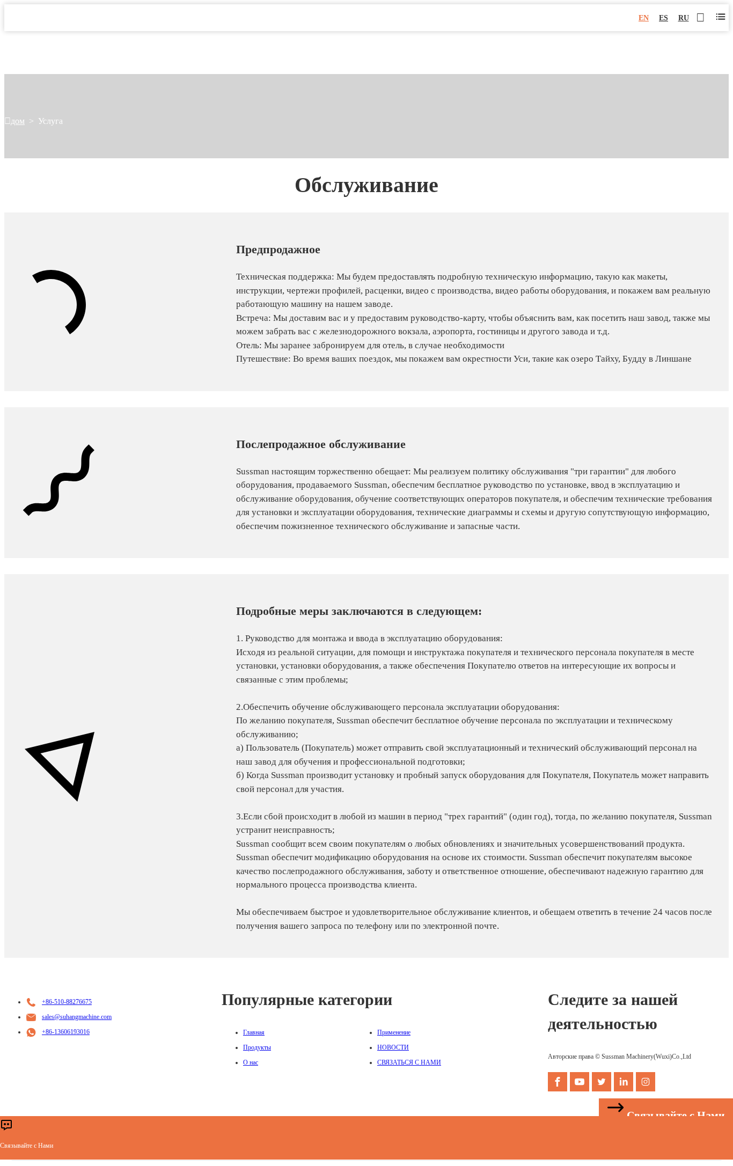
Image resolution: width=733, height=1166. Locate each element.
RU (683, 18)
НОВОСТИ (393, 1047)
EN (644, 18)
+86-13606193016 (66, 1032)
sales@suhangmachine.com (77, 1017)
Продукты (257, 1047)
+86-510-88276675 (67, 1002)
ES (663, 18)
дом (18, 121)
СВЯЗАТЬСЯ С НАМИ (409, 1062)
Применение (394, 1032)
